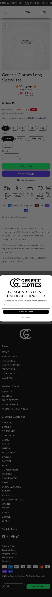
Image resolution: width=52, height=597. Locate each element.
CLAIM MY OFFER (26, 312)
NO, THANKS (26, 317)
